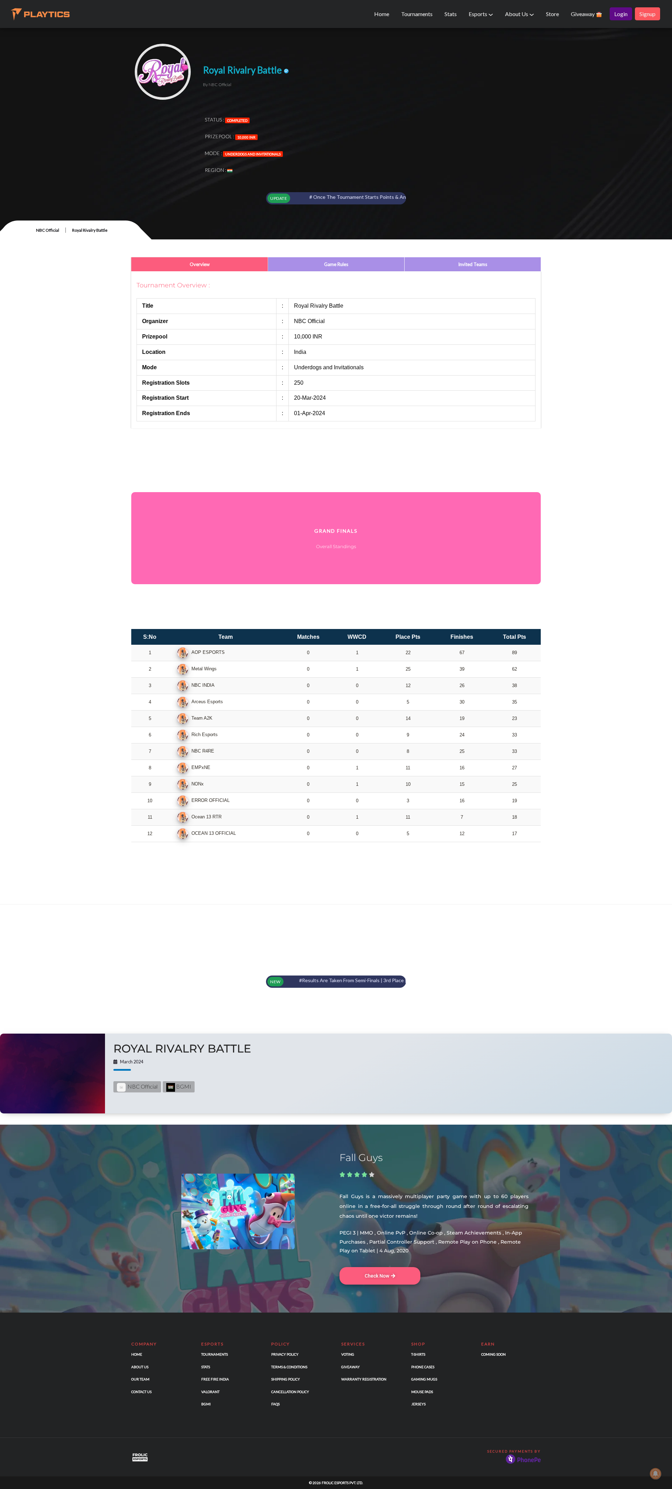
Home (381, 14)
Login (621, 14)
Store (552, 14)
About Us (517, 14)
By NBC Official (217, 84)
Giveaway (583, 14)
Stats (450, 14)
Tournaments (417, 14)
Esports (478, 14)
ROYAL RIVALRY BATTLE (182, 1048)
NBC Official (47, 230)
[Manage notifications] (655, 1473)
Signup (647, 14)
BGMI (183, 1086)
